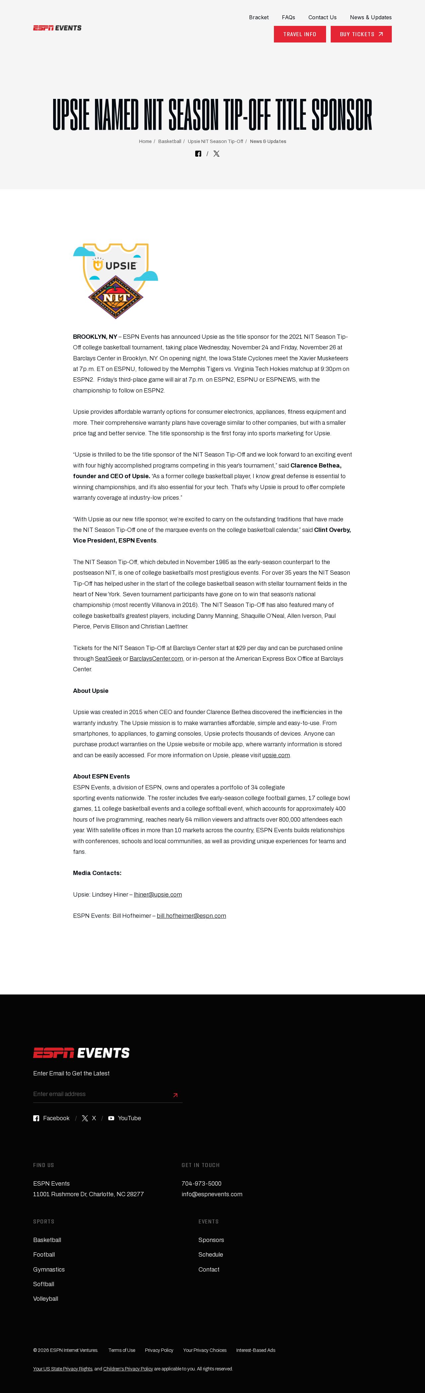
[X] (216, 154)
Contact (209, 1269)
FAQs (288, 17)
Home (145, 141)
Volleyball (45, 1298)
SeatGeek (108, 658)
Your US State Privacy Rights (62, 1368)
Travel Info (300, 35)
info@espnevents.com (212, 1194)
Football (44, 1254)
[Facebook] (198, 154)
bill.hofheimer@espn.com (191, 916)
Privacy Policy (159, 1350)
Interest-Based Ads (255, 1350)
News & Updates (371, 17)
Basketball (169, 141)
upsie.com (276, 755)
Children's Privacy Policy (128, 1368)
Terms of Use (121, 1350)
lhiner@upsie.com (158, 894)
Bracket (259, 17)
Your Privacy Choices (204, 1350)
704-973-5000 (201, 1183)
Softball (43, 1284)
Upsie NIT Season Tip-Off (215, 141)
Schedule (211, 1254)
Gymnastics (49, 1269)
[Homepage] (57, 28)
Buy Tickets (357, 35)
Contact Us (322, 17)
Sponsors (211, 1240)
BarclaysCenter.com (156, 658)
